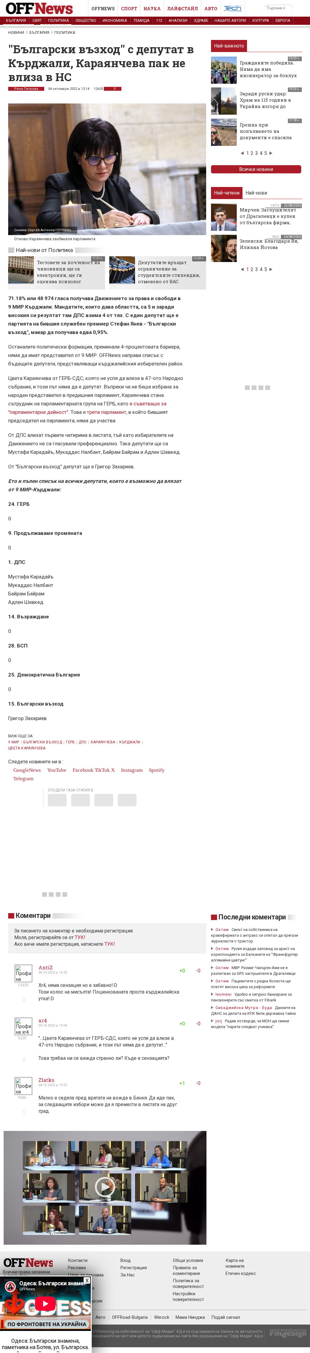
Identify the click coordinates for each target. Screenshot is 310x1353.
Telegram (22, 778)
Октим (222, 929)
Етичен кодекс (241, 1273)
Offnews (103, 8)
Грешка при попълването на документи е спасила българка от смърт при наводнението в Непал (268, 137)
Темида (142, 20)
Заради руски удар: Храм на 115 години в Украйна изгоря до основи (265, 103)
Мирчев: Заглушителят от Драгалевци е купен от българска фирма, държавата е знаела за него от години (268, 222)
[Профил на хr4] (23, 1033)
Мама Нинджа (190, 1317)
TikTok (102, 770)
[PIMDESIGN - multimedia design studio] (285, 1335)
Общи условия (188, 1260)
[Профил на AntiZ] (23, 980)
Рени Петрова (26, 89)
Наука (152, 8)
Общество (85, 20)
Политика (58, 20)
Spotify (156, 770)
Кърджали (129, 742)
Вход (125, 1260)
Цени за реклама (86, 1275)
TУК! (80, 937)
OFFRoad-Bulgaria (130, 1317)
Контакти (77, 1260)
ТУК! (109, 944)
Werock (161, 1317)
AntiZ (45, 967)
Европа (282, 20)
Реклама (77, 1267)
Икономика (115, 20)
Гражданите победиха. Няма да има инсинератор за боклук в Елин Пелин (268, 72)
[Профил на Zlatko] (23, 1093)
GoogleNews (26, 770)
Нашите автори (230, 20)
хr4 (42, 1020)
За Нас (127, 1275)
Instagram (131, 770)
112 (159, 20)
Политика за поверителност (188, 1283)
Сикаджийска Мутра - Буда (244, 1007)
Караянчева (103, 742)
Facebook (82, 770)
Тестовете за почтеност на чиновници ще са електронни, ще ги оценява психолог (68, 271)
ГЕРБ (70, 742)
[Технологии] (233, 9)
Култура (260, 20)
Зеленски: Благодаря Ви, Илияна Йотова (269, 244)
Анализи (178, 20)
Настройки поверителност (188, 1296)
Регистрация (133, 1267)
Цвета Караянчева (27, 748)
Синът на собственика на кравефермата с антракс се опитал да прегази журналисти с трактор (254, 935)
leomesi (224, 994)
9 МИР (13, 742)
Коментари (33, 916)
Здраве (201, 20)
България (16, 20)
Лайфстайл (182, 8)
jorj (219, 1021)
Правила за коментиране (186, 1270)
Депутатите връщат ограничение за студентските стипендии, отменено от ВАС (169, 271)
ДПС (83, 742)
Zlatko (46, 1080)
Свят (37, 20)
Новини (16, 32)
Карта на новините (235, 1263)
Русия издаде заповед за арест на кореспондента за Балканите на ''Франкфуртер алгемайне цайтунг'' (254, 954)
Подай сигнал (225, 1317)
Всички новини (256, 169)
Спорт (129, 8)
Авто (210, 8)
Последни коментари (252, 917)
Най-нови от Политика (44, 250)
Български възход (42, 742)
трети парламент (106, 412)
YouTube (56, 770)
